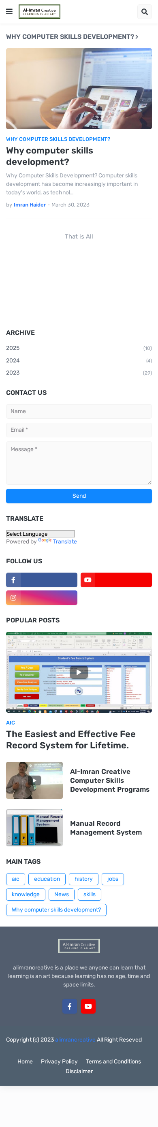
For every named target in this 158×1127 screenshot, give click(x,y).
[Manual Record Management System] (34, 827)
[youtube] (116, 580)
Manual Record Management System (106, 827)
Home (25, 1061)
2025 (79, 348)
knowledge (26, 894)
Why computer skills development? (49, 156)
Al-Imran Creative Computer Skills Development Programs (109, 780)
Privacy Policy (59, 1061)
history (84, 879)
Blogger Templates (94, 1047)
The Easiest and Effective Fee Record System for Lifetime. (71, 740)
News (61, 894)
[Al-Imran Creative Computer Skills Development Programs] (34, 780)
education (47, 879)
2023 (79, 372)
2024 (79, 360)
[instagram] (41, 597)
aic (15, 879)
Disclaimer (79, 1071)
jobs (112, 879)
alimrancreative (75, 1039)
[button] (9, 11)
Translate (65, 541)
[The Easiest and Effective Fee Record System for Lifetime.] (79, 672)
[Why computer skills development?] (79, 88)
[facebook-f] (41, 580)
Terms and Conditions (113, 1061)
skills (89, 894)
